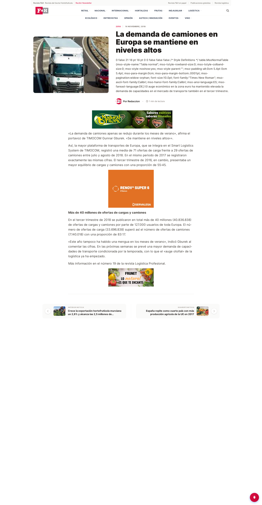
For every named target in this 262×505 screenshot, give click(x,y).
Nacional (100, 10)
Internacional (120, 10)
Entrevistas (111, 18)
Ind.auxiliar (175, 10)
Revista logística (222, 3)
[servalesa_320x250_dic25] (131, 188)
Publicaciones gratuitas (200, 3)
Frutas (158, 10)
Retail (84, 10)
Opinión (128, 18)
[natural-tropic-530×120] (131, 119)
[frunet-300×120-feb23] (131, 277)
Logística (194, 10)
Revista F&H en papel (177, 3)
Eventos (173, 18)
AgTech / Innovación (150, 18)
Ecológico (91, 18)
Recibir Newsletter (84, 3)
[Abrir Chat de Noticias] (254, 497)
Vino (187, 18)
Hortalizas (141, 10)
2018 (118, 26)
